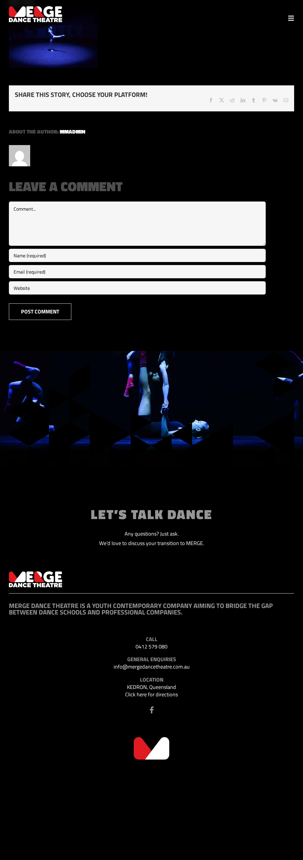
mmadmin (72, 132)
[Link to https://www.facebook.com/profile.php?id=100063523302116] (151, 709)
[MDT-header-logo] (35, 9)
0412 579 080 (151, 647)
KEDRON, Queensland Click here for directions (151, 690)
